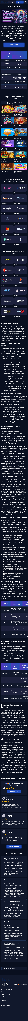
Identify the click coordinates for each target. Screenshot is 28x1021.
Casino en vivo (11, 103)
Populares (3, 102)
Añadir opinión (14, 791)
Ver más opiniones (14, 846)
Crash (16, 102)
